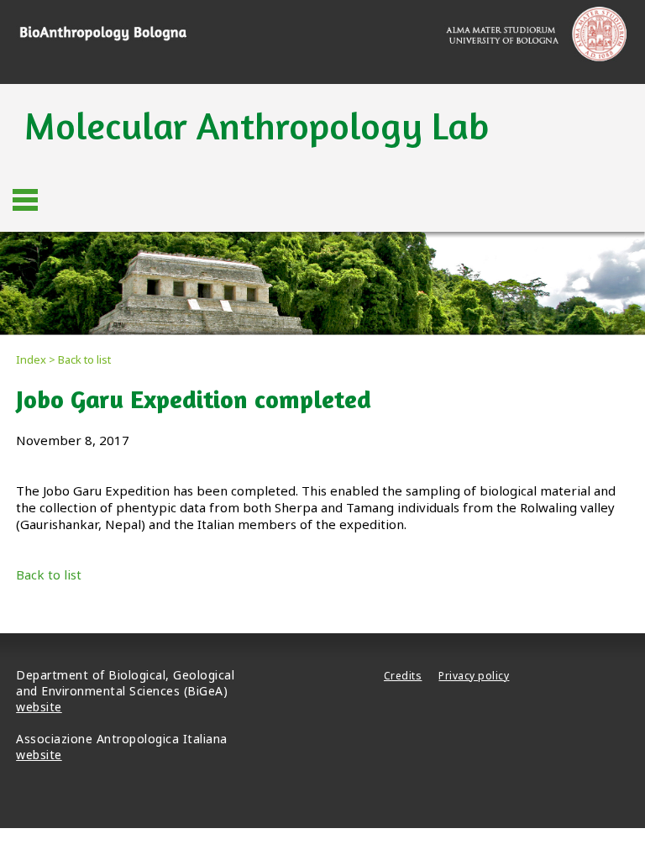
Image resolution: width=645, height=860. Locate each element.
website (39, 707)
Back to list (48, 574)
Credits (403, 676)
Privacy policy (473, 676)
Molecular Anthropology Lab (256, 125)
